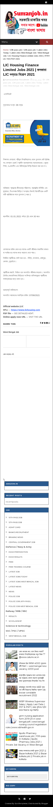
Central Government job (22, 542)
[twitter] (30, 799)
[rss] (19, 799)
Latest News (15, 586)
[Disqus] (26, 437)
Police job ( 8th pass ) (20, 601)
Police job (14, 596)
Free (11, 562)
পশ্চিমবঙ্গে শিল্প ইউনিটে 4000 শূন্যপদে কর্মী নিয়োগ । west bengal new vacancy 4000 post (33, 666)
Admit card (14, 527)
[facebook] (46, 2)
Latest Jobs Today (33, 83)
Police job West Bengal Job (23, 606)
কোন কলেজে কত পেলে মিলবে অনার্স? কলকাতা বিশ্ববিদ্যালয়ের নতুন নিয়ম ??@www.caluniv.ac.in (32, 654)
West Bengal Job (31, 86)
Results (12, 616)
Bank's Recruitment (19, 532)
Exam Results (15, 557)
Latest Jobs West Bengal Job (23, 53)
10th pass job (16, 50)
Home (5, 50)
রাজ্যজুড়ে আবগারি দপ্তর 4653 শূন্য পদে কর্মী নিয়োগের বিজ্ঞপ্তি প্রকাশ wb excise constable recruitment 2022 (32, 691)
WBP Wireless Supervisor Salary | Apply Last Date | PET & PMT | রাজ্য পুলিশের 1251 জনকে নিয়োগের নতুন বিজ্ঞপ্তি (32, 705)
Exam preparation (18, 552)
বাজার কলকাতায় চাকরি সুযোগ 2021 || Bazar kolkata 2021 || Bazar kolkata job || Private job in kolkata (33, 755)
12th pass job (30, 50)
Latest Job (14, 572)
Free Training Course (20, 567)
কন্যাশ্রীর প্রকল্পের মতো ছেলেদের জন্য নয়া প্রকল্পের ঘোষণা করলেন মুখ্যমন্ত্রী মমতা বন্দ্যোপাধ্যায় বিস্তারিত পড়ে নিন (32, 678)
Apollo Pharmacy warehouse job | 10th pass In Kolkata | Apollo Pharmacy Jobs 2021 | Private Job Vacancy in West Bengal (26, 739)
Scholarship (15, 621)
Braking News (16, 537)
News (11, 591)
